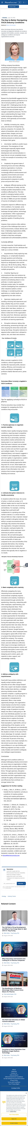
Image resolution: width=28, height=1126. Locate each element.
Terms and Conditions (14, 1082)
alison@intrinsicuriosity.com (11, 855)
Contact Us (14, 1073)
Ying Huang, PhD (15, 933)
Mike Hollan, (7, 933)
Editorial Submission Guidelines (14, 1077)
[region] (14, 1108)
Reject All (14, 1119)
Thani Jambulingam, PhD (10, 994)
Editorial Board (14, 1075)
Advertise (14, 1071)
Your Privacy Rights (14, 1084)
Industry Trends (12, 896)
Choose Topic (12, 6)
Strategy (4, 896)
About (14, 1069)
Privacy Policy (14, 1080)
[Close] (26, 1093)
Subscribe (20, 883)
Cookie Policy (13, 1111)
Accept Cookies (14, 1123)
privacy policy (8, 888)
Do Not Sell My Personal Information (14, 1078)
